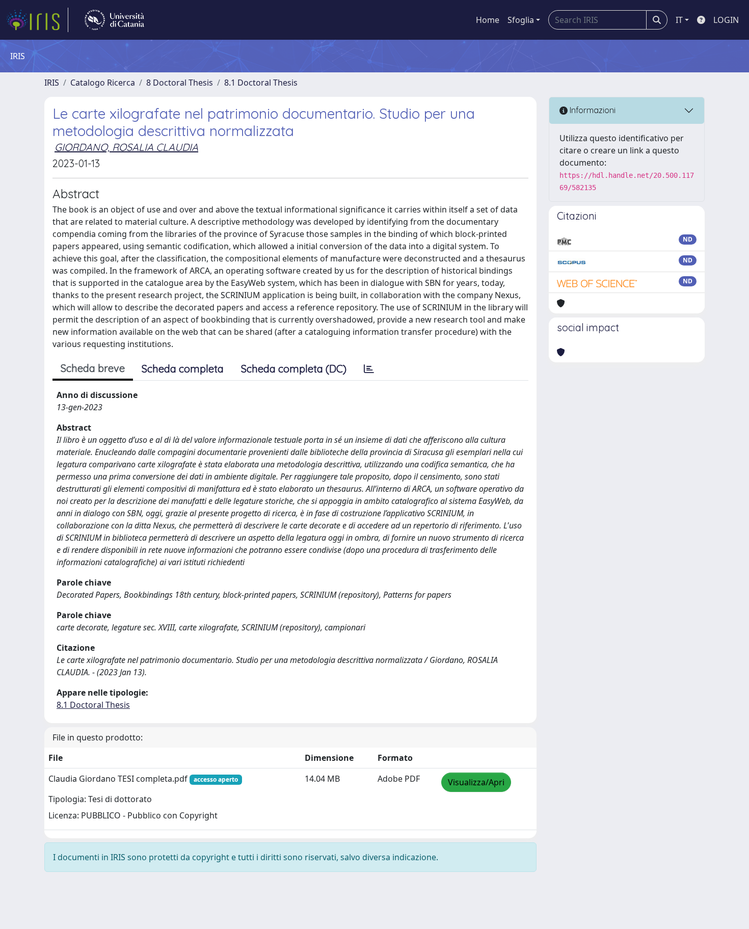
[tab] (369, 369)
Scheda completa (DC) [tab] (293, 368)
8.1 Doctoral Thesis (261, 82)
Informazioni (592, 110)
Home (487, 19)
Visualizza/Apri (476, 782)
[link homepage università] (114, 20)
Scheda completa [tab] (183, 368)
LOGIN (726, 19)
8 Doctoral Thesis (179, 82)
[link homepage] (37, 20)
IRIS (51, 82)
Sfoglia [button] (520, 19)
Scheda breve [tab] (93, 368)
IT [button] (679, 19)
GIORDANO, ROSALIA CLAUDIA (126, 147)
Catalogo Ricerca (102, 82)
